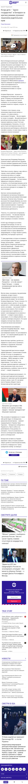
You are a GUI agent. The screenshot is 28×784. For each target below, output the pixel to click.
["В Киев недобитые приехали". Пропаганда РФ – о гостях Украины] (14, 720)
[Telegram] (14, 782)
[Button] (7, 31)
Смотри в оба (8, 703)
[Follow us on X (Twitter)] (6, 769)
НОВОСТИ (6, 658)
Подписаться (14, 455)
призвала (21, 80)
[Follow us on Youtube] (9, 769)
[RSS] (20, 769)
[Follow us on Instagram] (13, 769)
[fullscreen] (25, 51)
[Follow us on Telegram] (16, 769)
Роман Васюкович (5, 24)
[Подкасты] (24, 769)
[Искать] (22, 782)
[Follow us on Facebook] (2, 769)
